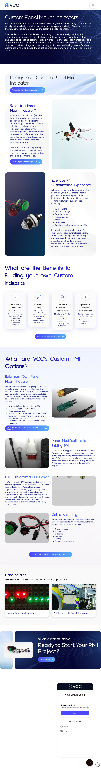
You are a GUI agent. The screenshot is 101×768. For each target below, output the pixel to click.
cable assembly (80, 519)
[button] (93, 5)
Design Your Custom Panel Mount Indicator (45, 80)
